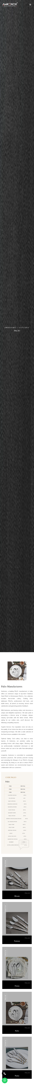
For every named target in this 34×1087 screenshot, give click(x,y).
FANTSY (5, 908)
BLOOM (5, 863)
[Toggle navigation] (30, 5)
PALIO (5, 997)
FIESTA (5, 953)
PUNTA (5, 1043)
